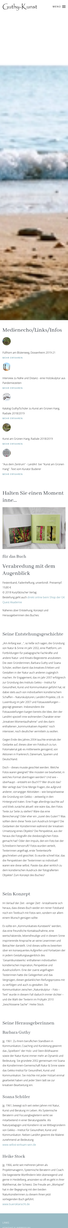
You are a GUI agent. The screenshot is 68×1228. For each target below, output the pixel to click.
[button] (59, 6)
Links (5, 1222)
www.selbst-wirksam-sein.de (19, 1144)
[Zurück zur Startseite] (20, 6)
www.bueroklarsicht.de (16, 1204)
